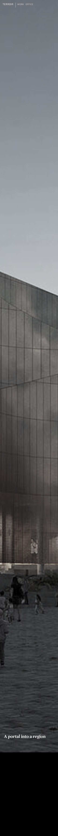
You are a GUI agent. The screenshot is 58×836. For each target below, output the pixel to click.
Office (29, 4)
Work (20, 4)
